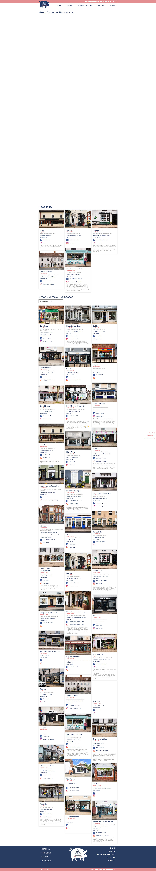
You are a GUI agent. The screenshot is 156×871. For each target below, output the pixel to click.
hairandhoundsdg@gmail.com (47, 492)
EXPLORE (111, 857)
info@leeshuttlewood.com (46, 575)
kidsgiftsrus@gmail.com (72, 783)
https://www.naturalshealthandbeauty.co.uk (76, 615)
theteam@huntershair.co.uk (100, 498)
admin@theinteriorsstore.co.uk (47, 770)
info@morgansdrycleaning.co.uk (48, 618)
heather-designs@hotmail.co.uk (74, 496)
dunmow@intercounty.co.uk (50, 532)
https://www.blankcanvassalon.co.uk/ (74, 329)
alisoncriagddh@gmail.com (73, 411)
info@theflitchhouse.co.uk (46, 235)
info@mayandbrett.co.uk (46, 655)
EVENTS (112, 851)
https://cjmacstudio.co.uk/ (99, 329)
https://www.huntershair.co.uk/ (100, 496)
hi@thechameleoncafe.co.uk (74, 274)
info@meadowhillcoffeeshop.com (101, 235)
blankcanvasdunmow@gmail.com (74, 331)
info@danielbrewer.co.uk (46, 411)
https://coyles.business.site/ (99, 368)
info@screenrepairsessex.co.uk (101, 826)
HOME (112, 848)
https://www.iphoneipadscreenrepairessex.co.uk (104, 824)
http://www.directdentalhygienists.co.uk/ (75, 409)
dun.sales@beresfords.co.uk (47, 332)
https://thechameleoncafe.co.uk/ (74, 272)
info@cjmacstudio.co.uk (99, 331)
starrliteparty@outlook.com (99, 705)
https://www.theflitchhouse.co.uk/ (47, 233)
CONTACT (111, 860)
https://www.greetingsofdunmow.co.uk (102, 451)
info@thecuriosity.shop (98, 743)
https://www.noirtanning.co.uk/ (100, 619)
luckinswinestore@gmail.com (74, 235)
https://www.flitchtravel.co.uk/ (73, 455)
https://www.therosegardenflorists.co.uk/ (102, 657)
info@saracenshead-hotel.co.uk (48, 276)
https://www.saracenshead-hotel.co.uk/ (49, 274)
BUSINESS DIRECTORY (106, 854)
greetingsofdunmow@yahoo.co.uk (101, 453)
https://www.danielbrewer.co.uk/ (47, 409)
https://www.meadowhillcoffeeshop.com (102, 233)
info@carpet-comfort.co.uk (46, 372)
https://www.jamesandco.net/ (99, 535)
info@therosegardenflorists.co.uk (101, 659)
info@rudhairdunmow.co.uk (46, 694)
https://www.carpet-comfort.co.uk (47, 370)
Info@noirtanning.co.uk (98, 621)
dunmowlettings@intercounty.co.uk (53, 534)
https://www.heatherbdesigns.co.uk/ (74, 494)
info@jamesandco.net (98, 537)
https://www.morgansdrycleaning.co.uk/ (49, 616)
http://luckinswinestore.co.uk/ (73, 233)
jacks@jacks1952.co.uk (72, 539)
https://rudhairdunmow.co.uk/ (46, 692)
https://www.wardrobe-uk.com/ (47, 807)
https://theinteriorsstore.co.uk (46, 768)
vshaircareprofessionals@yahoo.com (102, 788)
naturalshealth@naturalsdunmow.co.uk (76, 617)
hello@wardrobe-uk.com (46, 809)
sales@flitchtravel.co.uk (72, 457)
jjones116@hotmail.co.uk (72, 372)
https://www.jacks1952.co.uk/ (73, 537)
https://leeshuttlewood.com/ (46, 573)
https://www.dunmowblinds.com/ (100, 407)
